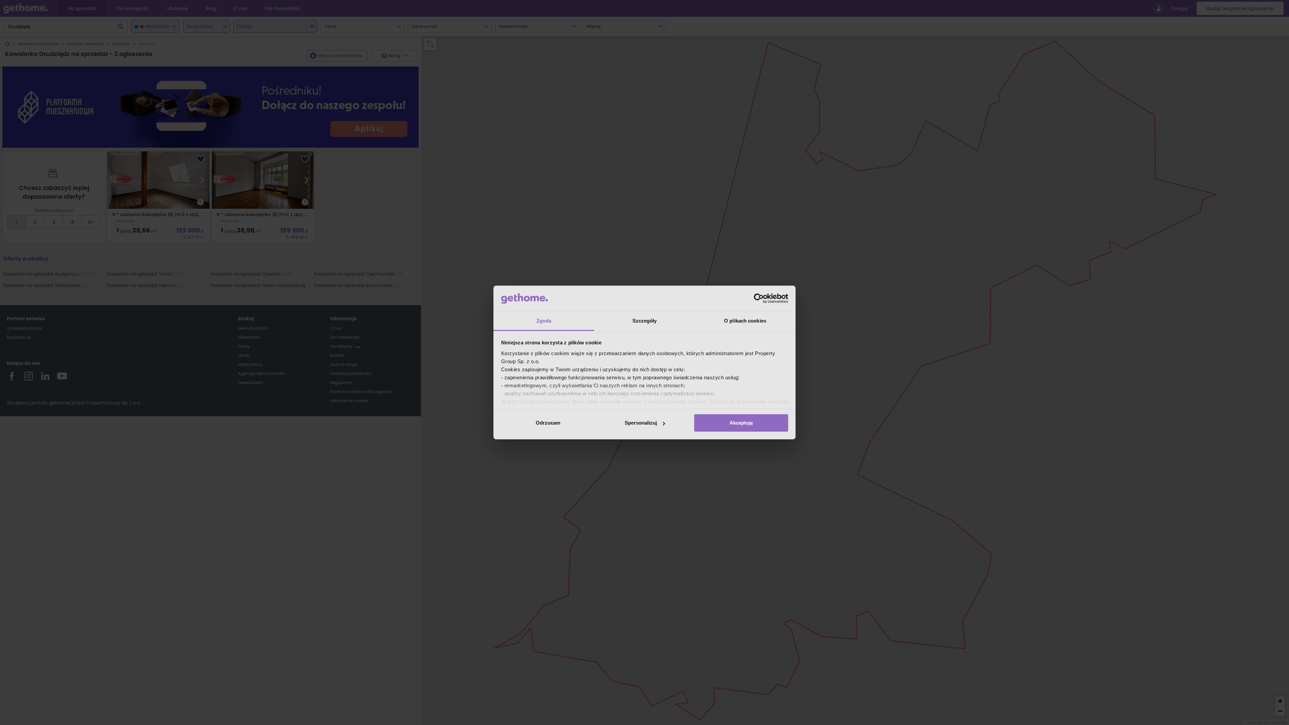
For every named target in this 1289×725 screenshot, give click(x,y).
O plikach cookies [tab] (745, 321)
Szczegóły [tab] (644, 321)
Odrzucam (548, 423)
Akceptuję (741, 423)
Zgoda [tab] (544, 321)
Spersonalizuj (641, 423)
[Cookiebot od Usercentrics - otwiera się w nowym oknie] (758, 298)
